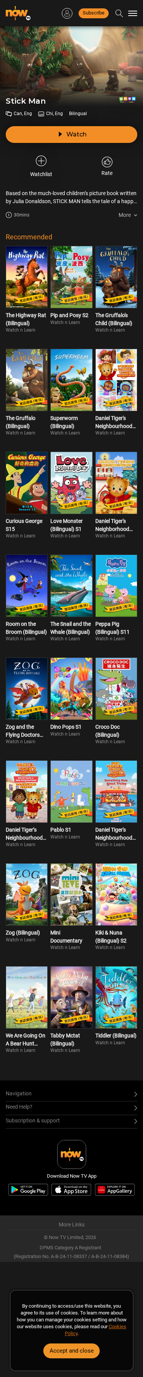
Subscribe (93, 13)
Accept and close (72, 1350)
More (125, 215)
